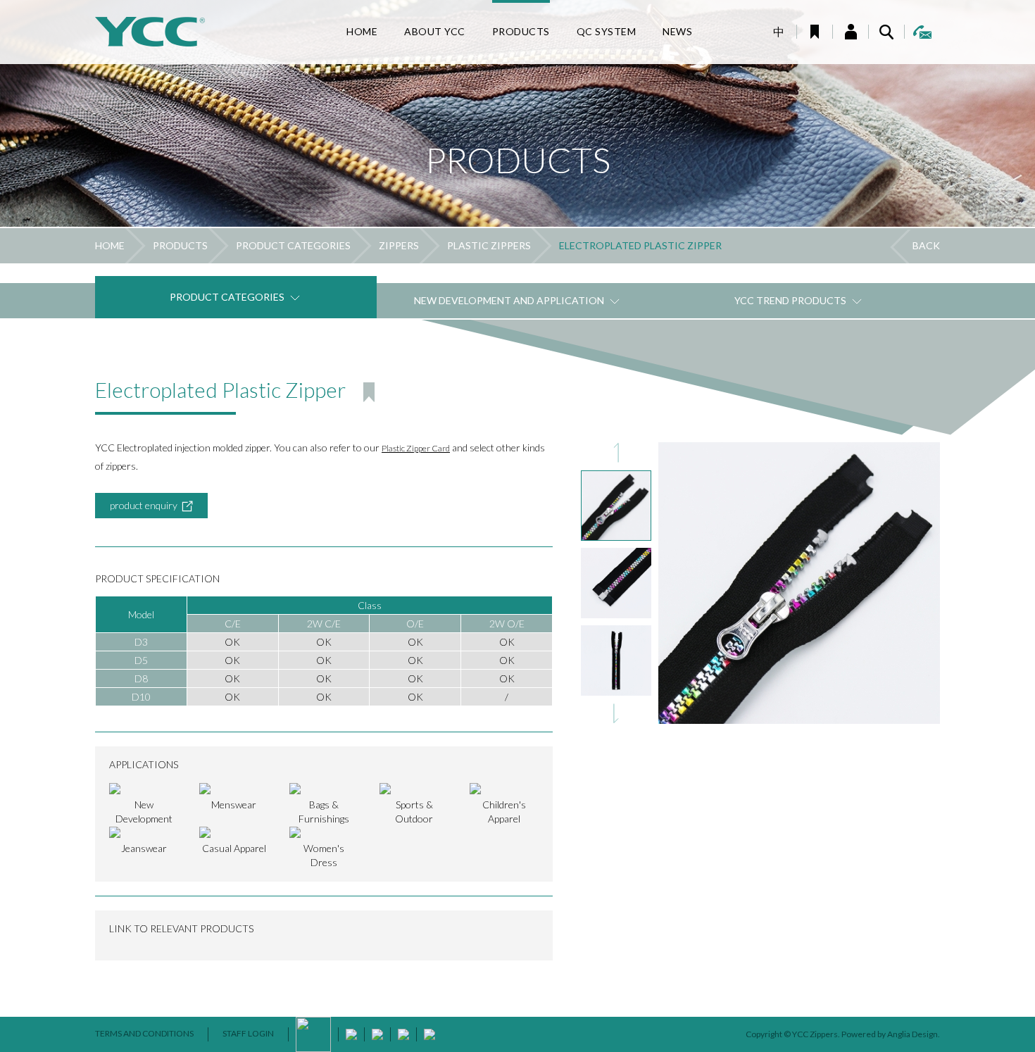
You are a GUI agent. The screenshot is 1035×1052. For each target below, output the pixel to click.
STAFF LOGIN (248, 1033)
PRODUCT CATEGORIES (293, 245)
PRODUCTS (180, 245)
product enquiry (143, 505)
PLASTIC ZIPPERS (489, 245)
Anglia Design (912, 1034)
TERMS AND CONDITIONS (144, 1033)
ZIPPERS (399, 245)
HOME (110, 245)
